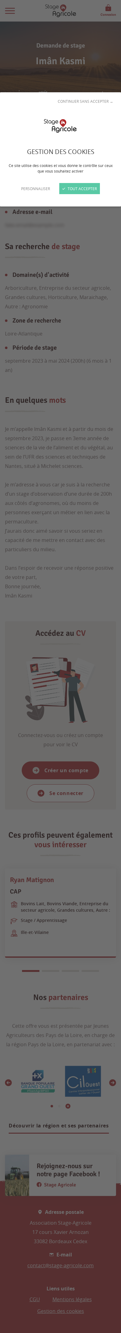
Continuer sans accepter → (85, 101)
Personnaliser (35, 188)
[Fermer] (60, 666)
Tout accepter (82, 188)
